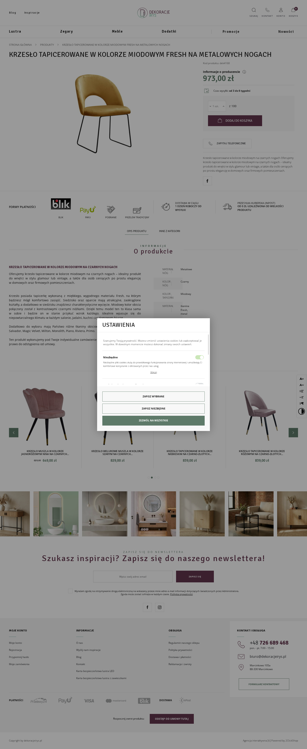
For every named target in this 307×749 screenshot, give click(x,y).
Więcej (153, 372)
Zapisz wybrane (153, 396)
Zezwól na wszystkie (153, 420)
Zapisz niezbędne (153, 408)
